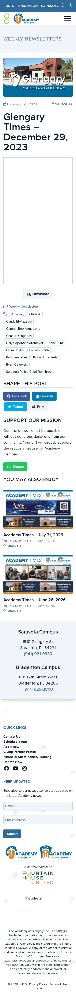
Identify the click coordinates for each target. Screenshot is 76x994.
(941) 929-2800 (38, 689)
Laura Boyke (15, 350)
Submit (12, 834)
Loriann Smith (39, 350)
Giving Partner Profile (19, 752)
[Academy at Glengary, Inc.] (21, 19)
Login (38, 988)
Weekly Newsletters (24, 306)
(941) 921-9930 (38, 653)
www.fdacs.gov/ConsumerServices (27, 960)
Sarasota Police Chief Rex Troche (30, 372)
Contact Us (11, 737)
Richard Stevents (45, 357)
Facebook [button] (19, 396)
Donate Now (12, 762)
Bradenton (28, 6)
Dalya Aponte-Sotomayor (24, 343)
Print (40, 407)
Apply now (11, 747)
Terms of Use (58, 984)
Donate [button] (18, 467)
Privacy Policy (38, 984)
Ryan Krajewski (17, 364)
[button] (7, 769)
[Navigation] (67, 19)
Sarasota (50, 6)
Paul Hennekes (17, 357)
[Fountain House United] (38, 877)
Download (40, 294)
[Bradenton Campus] (55, 853)
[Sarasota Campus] (20, 853)
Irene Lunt (56, 343)
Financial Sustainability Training (27, 757)
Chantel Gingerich (19, 336)
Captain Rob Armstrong (23, 329)
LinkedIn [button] (46, 396)
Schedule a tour (15, 742)
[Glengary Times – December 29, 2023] (38, 77)
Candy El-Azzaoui (19, 321)
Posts (8, 6)
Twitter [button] (18, 407)
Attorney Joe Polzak (26, 314)
